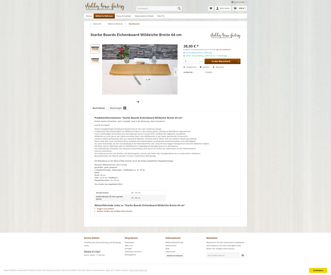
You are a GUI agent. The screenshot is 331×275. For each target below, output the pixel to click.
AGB (167, 248)
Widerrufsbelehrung (174, 242)
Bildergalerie (130, 254)
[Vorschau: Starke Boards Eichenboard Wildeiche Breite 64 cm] (95, 48)
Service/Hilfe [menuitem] (239, 2)
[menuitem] (159, 8)
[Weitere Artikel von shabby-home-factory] (225, 37)
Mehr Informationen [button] (138, 270)
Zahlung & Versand (133, 251)
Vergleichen (191, 67)
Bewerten (219, 67)
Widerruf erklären (175, 255)
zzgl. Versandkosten (223, 49)
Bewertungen (117, 108)
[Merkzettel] (211, 8)
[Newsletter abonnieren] (243, 255)
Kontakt (128, 248)
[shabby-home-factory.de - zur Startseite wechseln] (104, 7)
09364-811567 (92, 251)
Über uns (129, 245)
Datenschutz (171, 245)
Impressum (170, 251)
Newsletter (129, 242)
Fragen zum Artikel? (105, 208)
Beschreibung (99, 108)
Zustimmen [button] (318, 270)
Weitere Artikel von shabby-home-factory (114, 211)
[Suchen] (179, 8)
